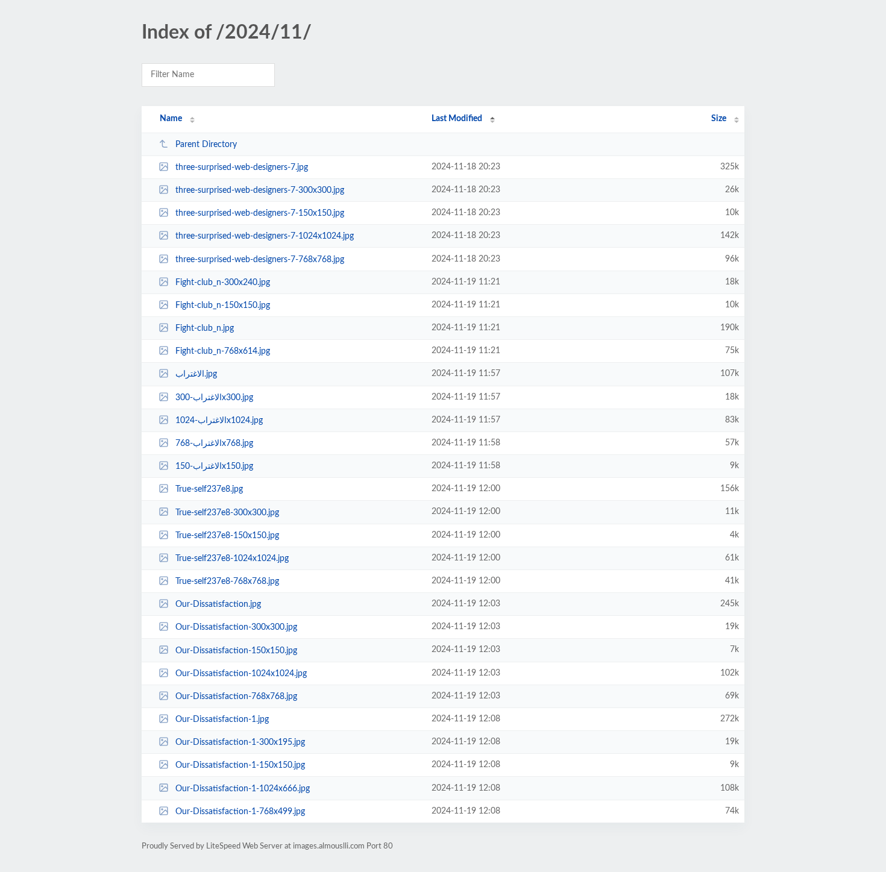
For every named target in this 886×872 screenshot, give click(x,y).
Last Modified (457, 118)
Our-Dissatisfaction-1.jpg (222, 719)
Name (171, 118)
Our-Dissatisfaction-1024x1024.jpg (241, 674)
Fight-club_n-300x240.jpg (222, 282)
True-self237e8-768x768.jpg (227, 581)
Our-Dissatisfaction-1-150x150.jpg (240, 765)
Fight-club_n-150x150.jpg (222, 305)
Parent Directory (206, 144)
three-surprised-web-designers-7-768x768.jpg (259, 260)
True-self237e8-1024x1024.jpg (232, 558)
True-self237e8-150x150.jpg (227, 536)
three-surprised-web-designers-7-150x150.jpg (259, 213)
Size (718, 118)
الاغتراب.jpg (196, 374)
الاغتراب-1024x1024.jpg (219, 420)
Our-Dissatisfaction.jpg (218, 604)
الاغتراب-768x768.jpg (214, 443)
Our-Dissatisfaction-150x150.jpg (236, 650)
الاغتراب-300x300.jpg (214, 398)
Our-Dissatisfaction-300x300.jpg (236, 627)
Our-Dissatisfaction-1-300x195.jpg (240, 742)
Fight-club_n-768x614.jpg (222, 351)
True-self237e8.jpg (209, 489)
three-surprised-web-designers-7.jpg (241, 167)
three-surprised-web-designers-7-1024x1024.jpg (264, 236)
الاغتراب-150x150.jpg (214, 466)
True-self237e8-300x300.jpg (227, 512)
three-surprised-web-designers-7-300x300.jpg (259, 190)
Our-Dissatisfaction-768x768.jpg (236, 696)
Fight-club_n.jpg (204, 328)
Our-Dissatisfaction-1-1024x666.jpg (242, 788)
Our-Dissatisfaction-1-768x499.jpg (240, 812)
